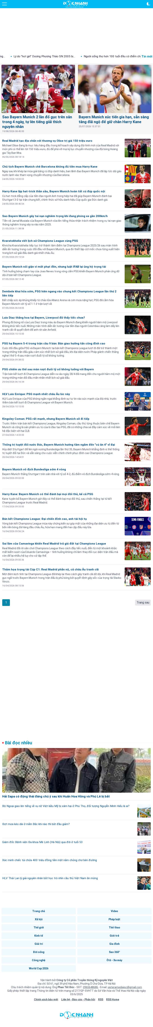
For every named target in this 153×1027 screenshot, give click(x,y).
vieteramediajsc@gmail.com (125, 987)
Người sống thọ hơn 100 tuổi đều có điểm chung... (87, 56)
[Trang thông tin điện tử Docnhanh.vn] (75, 4)
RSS (100, 999)
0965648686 (91, 987)
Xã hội (39, 919)
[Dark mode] (149, 4)
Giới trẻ (114, 935)
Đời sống (38, 952)
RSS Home (112, 999)
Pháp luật (114, 919)
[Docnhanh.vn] (76, 1016)
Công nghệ (38, 960)
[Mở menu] (4, 4)
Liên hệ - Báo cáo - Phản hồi (78, 999)
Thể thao (114, 927)
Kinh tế (38, 935)
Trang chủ (38, 911)
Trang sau (143, 602)
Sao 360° (114, 952)
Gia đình (114, 943)
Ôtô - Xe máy (114, 960)
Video (114, 911)
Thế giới (39, 927)
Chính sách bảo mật (46, 999)
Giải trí (39, 943)
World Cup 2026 (38, 968)
